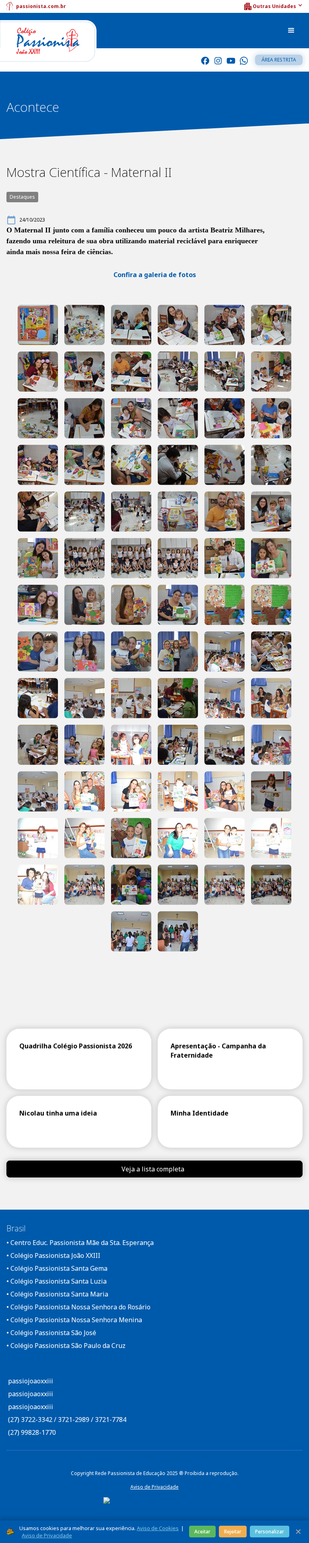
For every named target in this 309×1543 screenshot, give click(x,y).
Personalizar (269, 1531)
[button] (273, 6)
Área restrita (279, 59)
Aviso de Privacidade (154, 1486)
